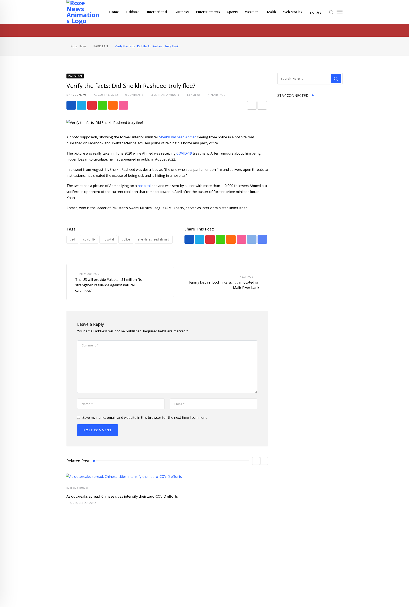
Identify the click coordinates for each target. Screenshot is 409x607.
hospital (144, 185)
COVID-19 (184, 153)
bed (72, 239)
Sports (232, 12)
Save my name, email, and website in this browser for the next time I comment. (144, 417)
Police (126, 239)
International (157, 12)
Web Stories (292, 12)
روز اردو (315, 12)
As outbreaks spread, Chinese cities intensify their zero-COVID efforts (122, 496)
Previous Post (90, 274)
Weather (251, 12)
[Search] (331, 11)
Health (270, 12)
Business (181, 12)
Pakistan (133, 12)
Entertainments (208, 12)
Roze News (78, 95)
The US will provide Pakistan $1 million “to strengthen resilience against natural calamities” (108, 285)
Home (114, 12)
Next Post (247, 276)
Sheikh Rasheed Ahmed (177, 137)
